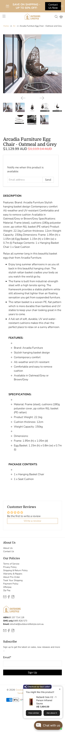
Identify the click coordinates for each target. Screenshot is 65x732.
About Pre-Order (11, 577)
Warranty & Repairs (12, 573)
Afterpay (7, 587)
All (14, 26)
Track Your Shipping (13, 580)
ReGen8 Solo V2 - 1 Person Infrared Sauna (46, 700)
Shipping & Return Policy (15, 570)
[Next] (41, 98)
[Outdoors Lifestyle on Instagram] (12, 597)
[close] (61, 6)
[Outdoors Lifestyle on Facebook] (8, 597)
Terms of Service (11, 563)
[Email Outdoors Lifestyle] (4, 597)
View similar (33, 713)
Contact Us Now (53, 6)
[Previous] (23, 98)
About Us (8, 548)
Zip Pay (6, 590)
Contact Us (8, 551)
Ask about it (52, 713)
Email (7, 657)
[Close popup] (60, 689)
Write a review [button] (32, 521)
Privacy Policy (10, 567)
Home (6, 26)
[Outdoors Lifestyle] (32, 16)
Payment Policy (10, 583)
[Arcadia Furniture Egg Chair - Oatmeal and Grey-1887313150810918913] (32, 63)
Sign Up (32, 672)
